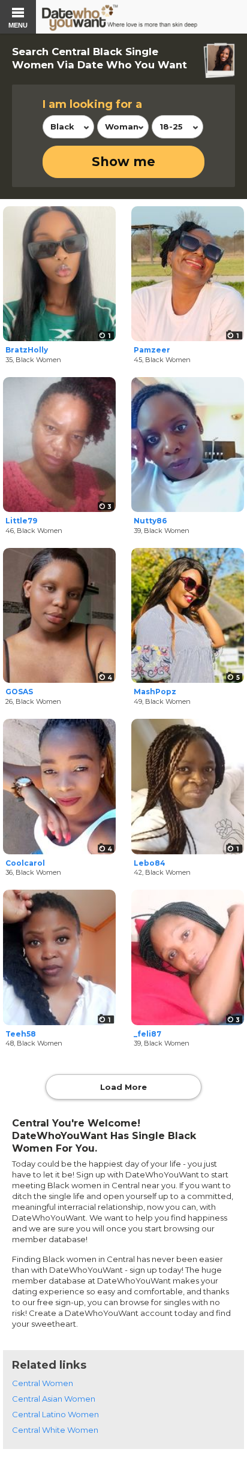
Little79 (21, 520)
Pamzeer (152, 349)
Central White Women (55, 1430)
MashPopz (155, 691)
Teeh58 (20, 1033)
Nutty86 (150, 520)
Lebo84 (149, 863)
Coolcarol (25, 863)
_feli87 (147, 1033)
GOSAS (19, 691)
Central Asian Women (53, 1398)
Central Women (42, 1383)
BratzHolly (26, 349)
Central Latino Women (55, 1414)
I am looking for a (92, 104)
